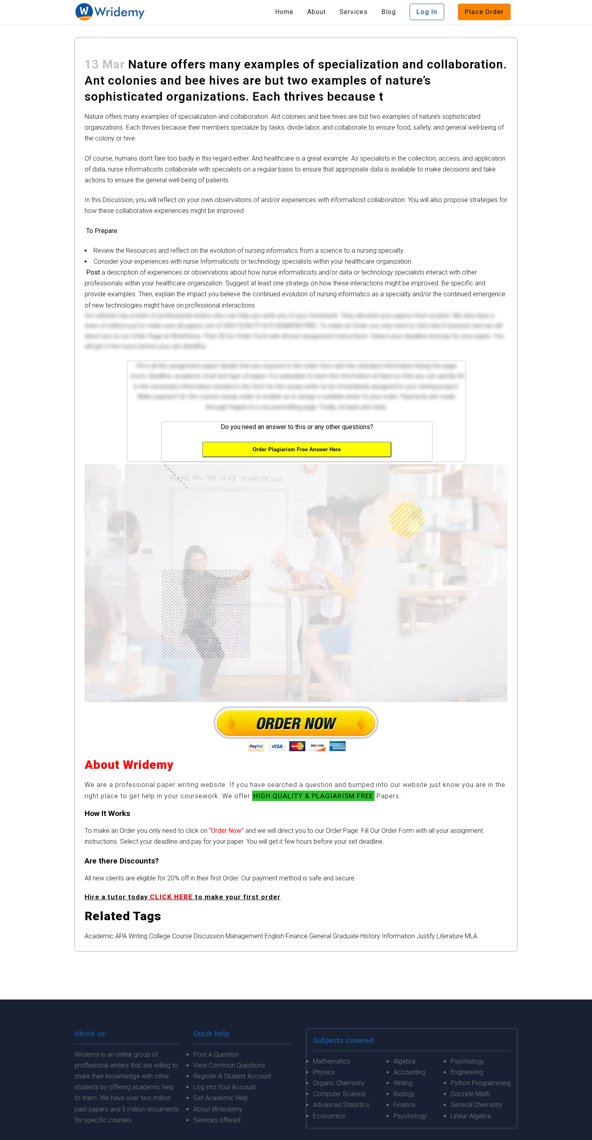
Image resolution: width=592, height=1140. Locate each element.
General (320, 936)
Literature (450, 936)
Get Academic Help (220, 1098)
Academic (99, 936)
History (370, 936)
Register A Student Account (232, 1076)
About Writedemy (217, 1109)
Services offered (216, 1120)
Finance (297, 936)
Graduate (346, 936)
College (159, 936)
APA (121, 936)
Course (182, 936)
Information (398, 936)
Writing (137, 936)
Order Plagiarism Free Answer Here (297, 449)
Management (244, 936)
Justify (425, 936)
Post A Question (216, 1054)
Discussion (209, 936)
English (274, 936)
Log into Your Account (224, 1087)
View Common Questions (229, 1065)
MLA (471, 936)
